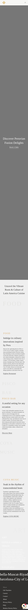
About (5, 599)
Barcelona (8, 579)
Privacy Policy (7, 602)
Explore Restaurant (9, 373)
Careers (5, 593)
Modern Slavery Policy (10, 608)
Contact (5, 596)
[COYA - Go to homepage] (4, 2)
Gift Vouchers (7, 590)
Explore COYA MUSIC (11, 516)
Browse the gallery (8, 567)
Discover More (7, 433)
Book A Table (14, 147)
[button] (20, 2)
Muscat (11, 574)
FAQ (4, 605)
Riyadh (23, 574)
